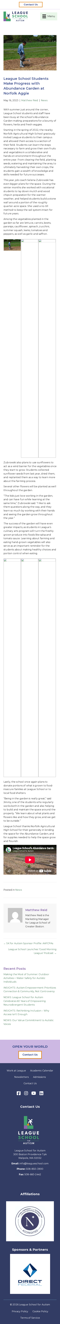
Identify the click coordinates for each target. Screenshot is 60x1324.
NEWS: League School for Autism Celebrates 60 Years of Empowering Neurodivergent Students (24, 1001)
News (44, 100)
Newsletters (21, 1077)
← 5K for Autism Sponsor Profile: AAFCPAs (28, 943)
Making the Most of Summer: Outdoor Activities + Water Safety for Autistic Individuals (26, 978)
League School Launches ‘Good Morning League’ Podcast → (32, 951)
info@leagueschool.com (34, 1163)
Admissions (39, 1077)
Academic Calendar (41, 1070)
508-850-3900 (34, 1169)
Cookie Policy (40, 1311)
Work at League (16, 1070)
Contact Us (30, 1083)
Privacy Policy (20, 1311)
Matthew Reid (29, 100)
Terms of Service (30, 1317)
